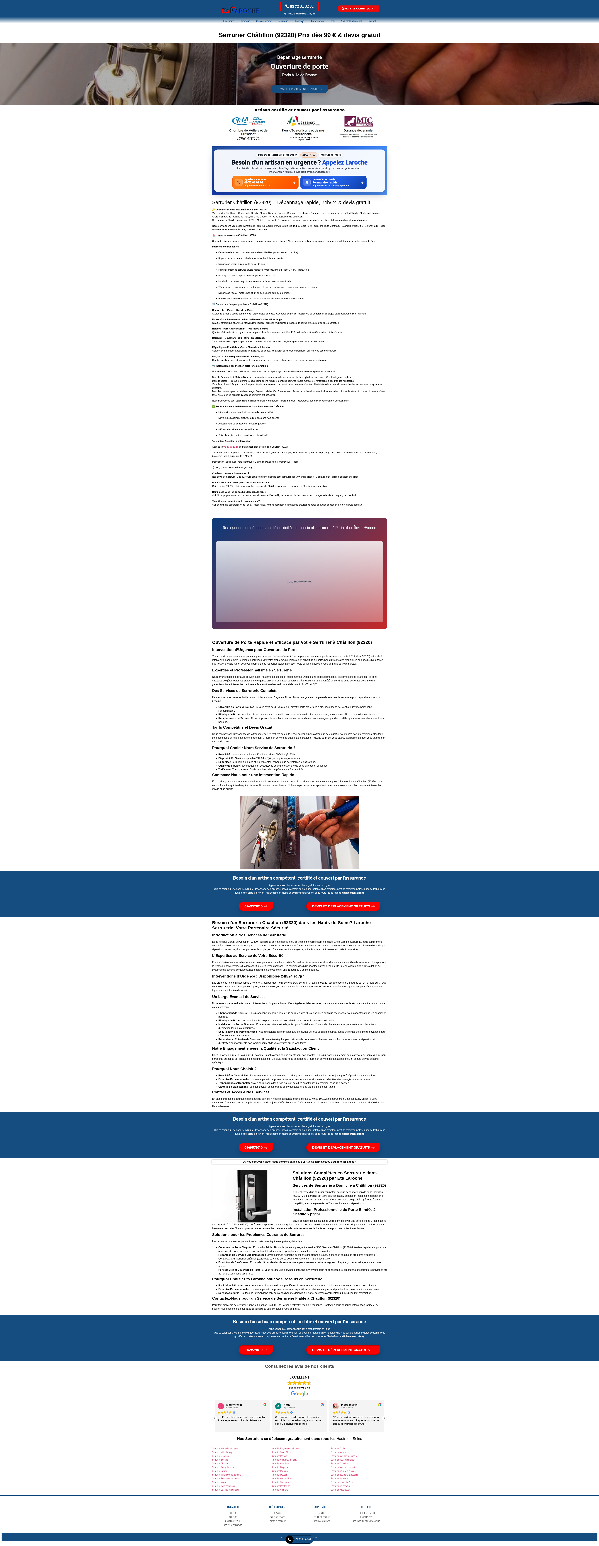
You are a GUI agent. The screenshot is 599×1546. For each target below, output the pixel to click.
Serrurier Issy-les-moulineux (344, 1456)
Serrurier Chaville (220, 1463)
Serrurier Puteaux (279, 1471)
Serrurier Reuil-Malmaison (343, 1459)
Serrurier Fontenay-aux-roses (226, 1478)
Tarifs (332, 21)
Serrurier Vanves (219, 1482)
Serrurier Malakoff (279, 1456)
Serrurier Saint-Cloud (281, 1452)
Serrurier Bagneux (279, 1467)
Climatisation (317, 21)
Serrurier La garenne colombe (285, 1448)
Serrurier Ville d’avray (222, 1452)
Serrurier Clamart (279, 1489)
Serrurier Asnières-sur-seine (344, 1467)
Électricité (228, 21)
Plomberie (245, 21)
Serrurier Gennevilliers (281, 1478)
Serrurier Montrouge (280, 1486)
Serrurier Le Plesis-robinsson (225, 1489)
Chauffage (299, 21)
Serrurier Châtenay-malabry (284, 1459)
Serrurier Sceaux (220, 1459)
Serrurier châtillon (280, 1463)
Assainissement (264, 21)
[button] (384, 1418)
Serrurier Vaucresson (340, 1489)
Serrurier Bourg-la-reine (223, 1467)
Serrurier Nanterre (339, 1478)
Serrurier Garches (220, 1456)
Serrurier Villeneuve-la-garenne (226, 1474)
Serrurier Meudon (279, 1474)
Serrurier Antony (338, 1452)
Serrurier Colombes (340, 1463)
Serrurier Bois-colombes (223, 1486)
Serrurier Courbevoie (340, 1486)
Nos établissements (351, 21)
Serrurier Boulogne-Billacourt (344, 1474)
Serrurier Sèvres (219, 1471)
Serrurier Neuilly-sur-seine (343, 1471)
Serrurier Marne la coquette (225, 1448)
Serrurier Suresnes (280, 1482)
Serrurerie (283, 21)
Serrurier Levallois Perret (342, 1482)
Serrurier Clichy (338, 1448)
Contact (372, 21)
